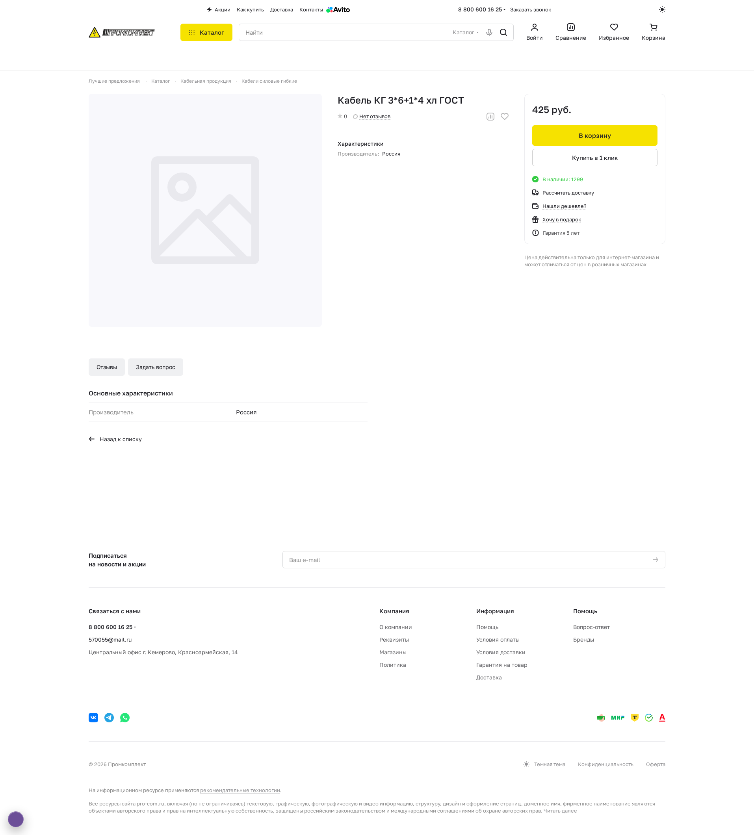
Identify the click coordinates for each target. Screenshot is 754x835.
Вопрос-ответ (591, 626)
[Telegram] (109, 717)
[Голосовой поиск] (489, 32)
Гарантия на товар (501, 664)
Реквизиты (394, 639)
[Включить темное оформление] (662, 9)
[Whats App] (125, 717)
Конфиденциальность (605, 764)
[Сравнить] (490, 117)
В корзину (595, 135)
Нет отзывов (374, 116)
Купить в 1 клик (595, 157)
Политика (392, 664)
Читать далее (560, 810)
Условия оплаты (498, 639)
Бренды (583, 639)
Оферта (655, 764)
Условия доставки (501, 652)
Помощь (487, 626)
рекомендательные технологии (240, 790)
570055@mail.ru (110, 639)
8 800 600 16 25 (480, 9)
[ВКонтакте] (93, 717)
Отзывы (107, 367)
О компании (395, 626)
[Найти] (503, 32)
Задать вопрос (155, 367)
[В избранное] (505, 117)
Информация (495, 610)
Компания (394, 610)
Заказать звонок (530, 9)
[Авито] (338, 9)
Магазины (393, 652)
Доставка (489, 677)
